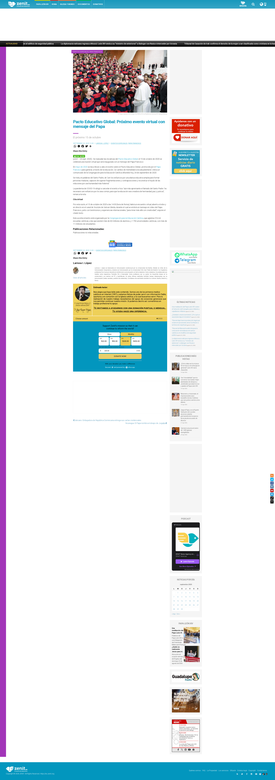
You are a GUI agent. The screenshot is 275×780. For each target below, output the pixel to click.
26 (194, 605)
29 (178, 609)
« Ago (174, 614)
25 (190, 605)
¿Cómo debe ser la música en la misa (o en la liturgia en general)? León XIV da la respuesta (190, 367)
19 (194, 601)
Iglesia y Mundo (67, 4)
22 (178, 605)
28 (174, 609)
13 (198, 597)
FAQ (203, 770)
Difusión (233, 770)
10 (186, 597)
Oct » (178, 614)
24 (186, 605)
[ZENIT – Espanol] (21, 4)
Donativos (98, 4)
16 (182, 601)
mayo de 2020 (81, 167)
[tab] (179, 722)
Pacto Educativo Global (128, 159)
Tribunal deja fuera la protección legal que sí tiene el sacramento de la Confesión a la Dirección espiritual (186, 323)
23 (182, 605)
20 (198, 601)
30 (182, 609)
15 (178, 601)
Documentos (84, 4)
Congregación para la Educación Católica (126, 218)
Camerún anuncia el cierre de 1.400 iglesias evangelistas (189, 430)
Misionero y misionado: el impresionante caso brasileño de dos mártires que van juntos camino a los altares (190, 398)
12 (194, 597)
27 (198, 605)
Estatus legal (242, 770)
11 (190, 597)
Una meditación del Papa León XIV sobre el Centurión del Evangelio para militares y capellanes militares (186, 309)
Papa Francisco (95, 52)
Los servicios (223, 770)
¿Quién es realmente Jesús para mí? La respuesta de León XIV (178, 651)
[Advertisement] (137, 25)
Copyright (252, 770)
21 (174, 605)
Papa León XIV (42, 4)
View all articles (79, 278)
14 (174, 601)
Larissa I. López (102, 143)
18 (190, 601)
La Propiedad (212, 770)
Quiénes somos (195, 770)
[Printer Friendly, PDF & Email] (79, 156)
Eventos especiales (81, 52)
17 (186, 601)
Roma (54, 4)
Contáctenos (262, 770)
